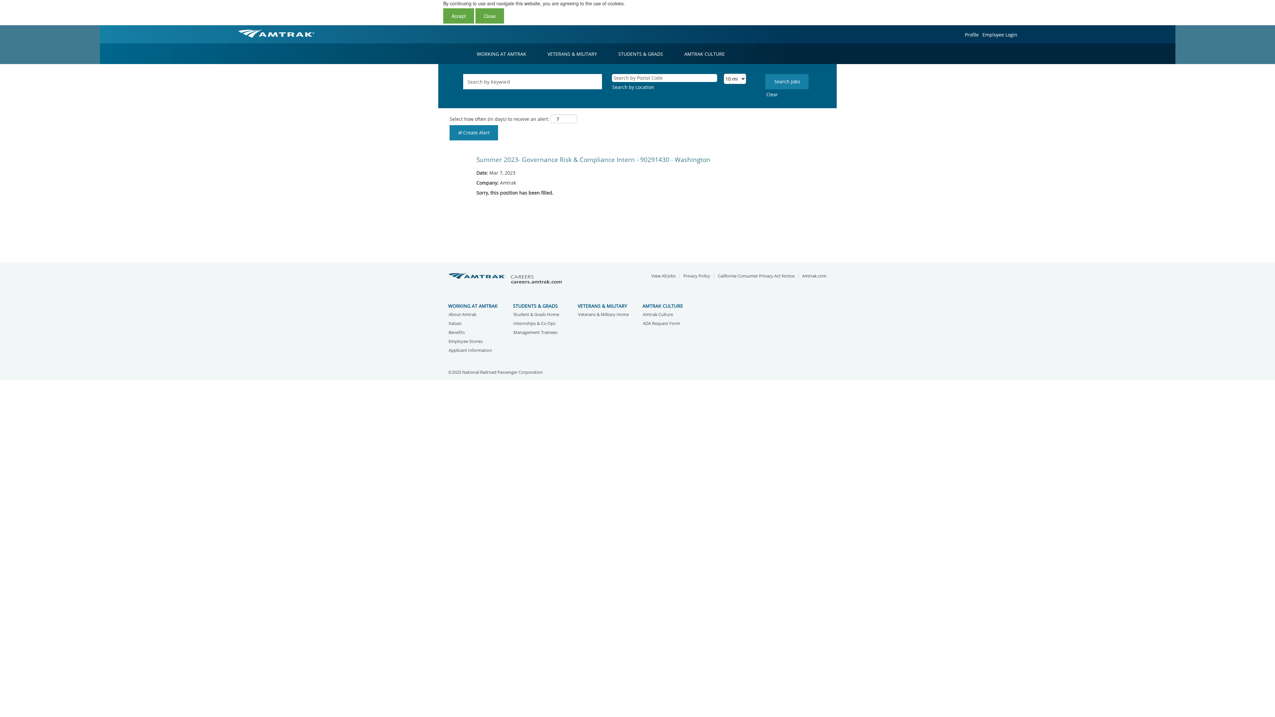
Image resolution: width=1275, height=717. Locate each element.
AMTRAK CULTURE (704, 54)
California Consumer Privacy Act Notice (756, 276)
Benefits (457, 332)
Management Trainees (535, 332)
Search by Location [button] (633, 87)
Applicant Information (470, 350)
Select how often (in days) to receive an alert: (499, 119)
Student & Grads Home (536, 314)
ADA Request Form (661, 323)
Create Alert (476, 132)
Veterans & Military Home (603, 314)
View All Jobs (663, 276)
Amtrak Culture (658, 314)
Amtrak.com (814, 276)
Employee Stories (466, 341)
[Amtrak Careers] (506, 279)
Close (490, 16)
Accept (459, 16)
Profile (972, 35)
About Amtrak (462, 314)
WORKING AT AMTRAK (501, 54)
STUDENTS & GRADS (640, 54)
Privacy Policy (696, 276)
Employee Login (999, 35)
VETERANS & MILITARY (572, 54)
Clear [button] (772, 94)
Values (455, 323)
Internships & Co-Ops (534, 323)
